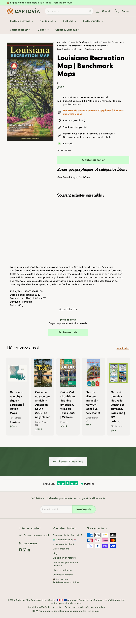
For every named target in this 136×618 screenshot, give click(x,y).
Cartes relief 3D (19, 29)
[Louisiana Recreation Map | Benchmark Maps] (93, 216)
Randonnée (47, 20)
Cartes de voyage (20, 20)
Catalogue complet (63, 574)
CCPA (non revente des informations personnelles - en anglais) (66, 611)
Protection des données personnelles (85, 607)
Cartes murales (92, 20)
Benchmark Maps (67, 177)
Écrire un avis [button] (68, 332)
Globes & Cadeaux (66, 29)
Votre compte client (63, 544)
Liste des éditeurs (62, 570)
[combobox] (69, 11)
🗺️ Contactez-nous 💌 (64, 539)
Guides (42, 29)
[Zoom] (30, 92)
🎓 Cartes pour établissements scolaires (66, 581)
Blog (55, 553)
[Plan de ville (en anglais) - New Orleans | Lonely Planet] (93, 394)
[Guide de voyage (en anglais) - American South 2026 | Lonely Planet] (43, 396)
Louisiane (84, 177)
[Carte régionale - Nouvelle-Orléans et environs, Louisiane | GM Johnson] (118, 397)
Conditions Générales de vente (45, 607)
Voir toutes (123, 348)
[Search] (90, 11)
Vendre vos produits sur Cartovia (65, 564)
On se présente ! (61, 548)
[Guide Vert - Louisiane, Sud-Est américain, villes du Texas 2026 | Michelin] (68, 394)
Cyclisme (68, 20)
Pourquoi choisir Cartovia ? (67, 535)
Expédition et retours (64, 557)
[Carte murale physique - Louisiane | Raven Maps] (18, 394)
